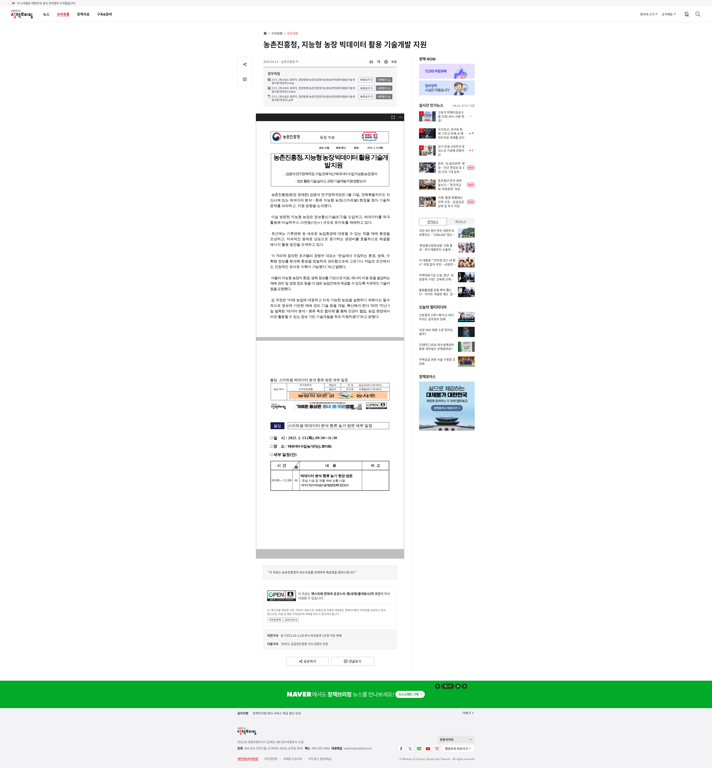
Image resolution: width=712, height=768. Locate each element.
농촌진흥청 (289, 61)
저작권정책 (275, 619)
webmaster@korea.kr (358, 748)
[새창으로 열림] (386, 62)
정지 (458, 686)
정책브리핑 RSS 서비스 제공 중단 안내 (277, 713)
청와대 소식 (647, 14)
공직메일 (667, 14)
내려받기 (382, 79)
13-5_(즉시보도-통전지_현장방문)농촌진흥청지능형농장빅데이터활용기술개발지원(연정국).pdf (313, 98)
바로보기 (365, 79)
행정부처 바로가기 (456, 748)
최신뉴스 (460, 221)
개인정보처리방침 (247, 759)
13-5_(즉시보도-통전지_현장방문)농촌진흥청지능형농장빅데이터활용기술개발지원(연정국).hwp (313, 81)
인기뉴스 (433, 221)
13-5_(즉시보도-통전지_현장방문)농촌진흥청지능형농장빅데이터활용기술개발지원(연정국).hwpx (313, 89)
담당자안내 (291, 619)
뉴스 (46, 14)
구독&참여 (104, 14)
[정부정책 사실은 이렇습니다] (447, 87)
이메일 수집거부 (292, 759)
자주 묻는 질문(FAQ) (319, 759)
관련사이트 (447, 739)
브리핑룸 (63, 14)
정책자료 (83, 14)
